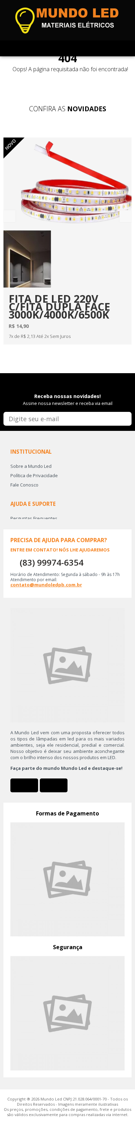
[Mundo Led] (67, 19)
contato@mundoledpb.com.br (46, 585)
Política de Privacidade (34, 475)
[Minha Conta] (60, 48)
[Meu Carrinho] (45, 48)
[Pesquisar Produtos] (75, 48)
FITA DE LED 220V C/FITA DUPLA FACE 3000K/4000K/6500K (59, 307)
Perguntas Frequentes (33, 518)
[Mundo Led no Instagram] (54, 785)
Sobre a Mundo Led (31, 466)
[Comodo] (67, 1013)
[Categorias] (89, 48)
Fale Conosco (24, 485)
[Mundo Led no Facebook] (24, 785)
